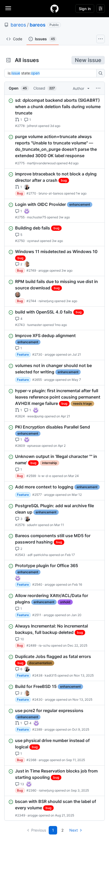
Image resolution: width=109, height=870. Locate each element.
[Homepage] (54, 8)
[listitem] (54, 113)
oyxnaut (33, 241)
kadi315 (51, 675)
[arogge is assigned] (27, 264)
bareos (18, 25)
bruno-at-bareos (51, 193)
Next (73, 830)
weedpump (35, 416)
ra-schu (44, 645)
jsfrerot (32, 126)
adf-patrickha (38, 555)
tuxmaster (34, 325)
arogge (43, 270)
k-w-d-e (44, 476)
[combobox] (52, 73)
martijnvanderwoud (41, 163)
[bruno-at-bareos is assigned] (26, 187)
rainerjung (46, 301)
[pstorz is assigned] (17, 294)
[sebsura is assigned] (26, 211)
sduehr (32, 525)
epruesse (34, 446)
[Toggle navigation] (8, 8)
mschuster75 (36, 217)
